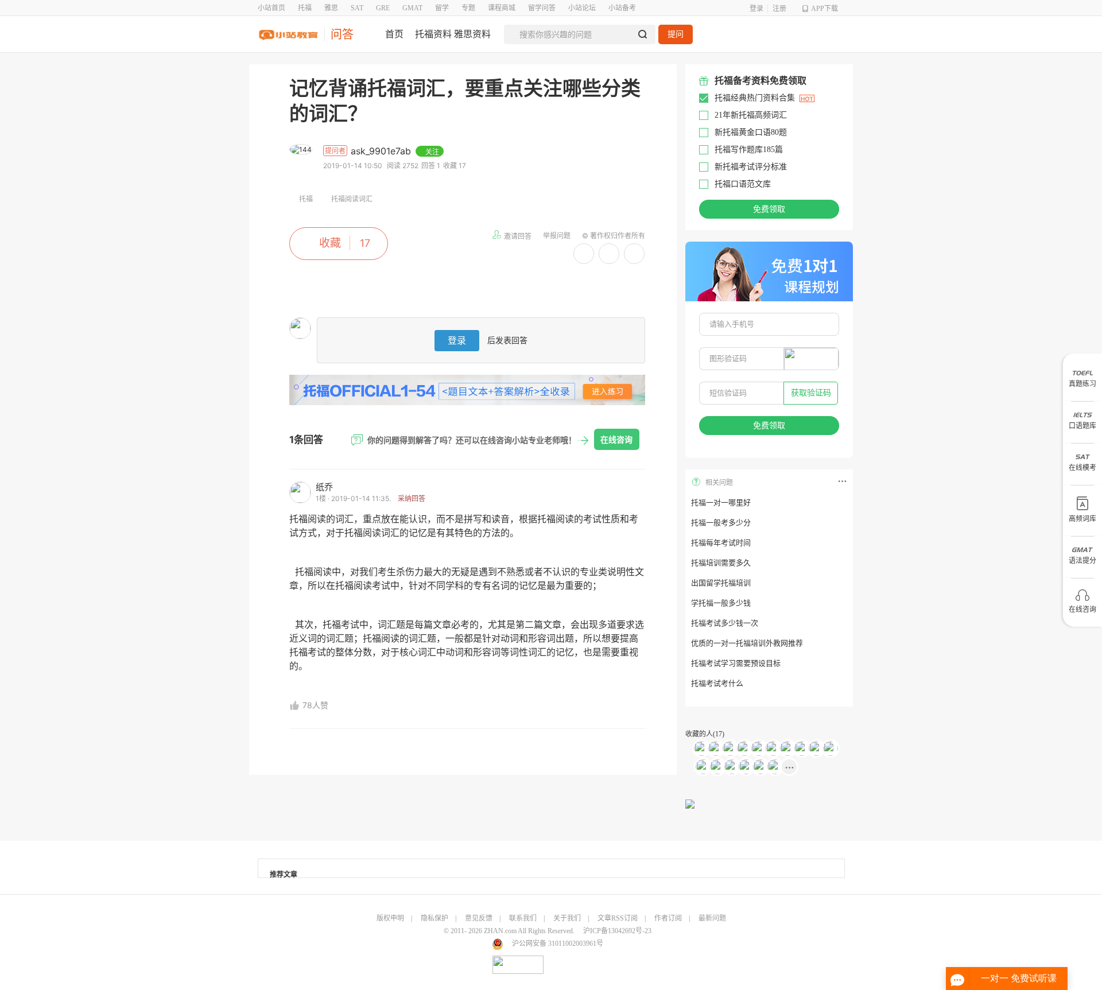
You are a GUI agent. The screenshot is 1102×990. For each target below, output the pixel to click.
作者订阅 (668, 918)
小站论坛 (582, 8)
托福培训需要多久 (721, 562)
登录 (756, 9)
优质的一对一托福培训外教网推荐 (747, 643)
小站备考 (622, 8)
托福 (305, 8)
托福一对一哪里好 (721, 502)
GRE (383, 8)
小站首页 (271, 8)
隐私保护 (434, 918)
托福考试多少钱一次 (724, 623)
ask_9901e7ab (382, 151)
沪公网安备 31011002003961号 (557, 943)
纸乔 (324, 487)
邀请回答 (517, 236)
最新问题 (712, 918)
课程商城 (501, 8)
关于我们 (567, 918)
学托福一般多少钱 (721, 603)
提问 (676, 34)
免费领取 (769, 209)
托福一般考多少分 (721, 522)
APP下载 (824, 9)
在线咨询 (616, 439)
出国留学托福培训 (721, 583)
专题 (468, 8)
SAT (357, 8)
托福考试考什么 (717, 683)
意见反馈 (478, 918)
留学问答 (542, 8)
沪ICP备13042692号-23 (617, 931)
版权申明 (390, 918)
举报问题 (557, 235)
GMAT (412, 8)
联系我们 (523, 918)
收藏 (330, 243)
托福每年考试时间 (721, 542)
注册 (779, 9)
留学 (442, 8)
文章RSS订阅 (617, 918)
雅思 (331, 8)
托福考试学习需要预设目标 (736, 663)
